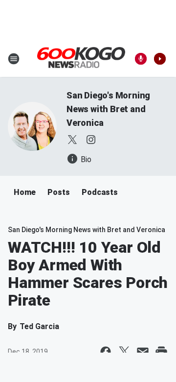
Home (25, 192)
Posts (58, 192)
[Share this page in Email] (143, 351)
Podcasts (100, 192)
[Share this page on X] (124, 351)
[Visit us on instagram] (91, 139)
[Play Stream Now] (160, 59)
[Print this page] (161, 351)
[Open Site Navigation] (14, 59)
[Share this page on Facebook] (105, 351)
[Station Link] (81, 58)
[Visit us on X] (72, 139)
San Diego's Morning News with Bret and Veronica (108, 109)
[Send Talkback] (141, 59)
